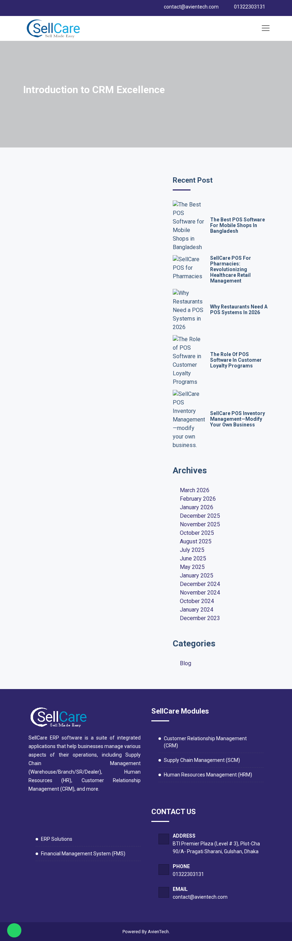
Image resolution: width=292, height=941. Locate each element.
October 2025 (197, 532)
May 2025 (192, 567)
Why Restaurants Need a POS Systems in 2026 (238, 309)
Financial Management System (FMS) (83, 853)
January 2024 (196, 609)
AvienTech (158, 931)
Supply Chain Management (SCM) (202, 760)
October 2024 (197, 601)
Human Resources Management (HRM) (208, 775)
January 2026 (196, 507)
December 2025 (200, 515)
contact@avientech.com (200, 897)
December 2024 (200, 584)
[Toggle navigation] (265, 28)
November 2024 (200, 592)
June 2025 (193, 558)
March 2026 (194, 490)
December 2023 (200, 618)
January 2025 (196, 575)
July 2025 (192, 550)
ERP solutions (56, 839)
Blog (185, 663)
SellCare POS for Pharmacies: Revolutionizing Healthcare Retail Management (230, 269)
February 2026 (198, 498)
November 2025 (200, 524)
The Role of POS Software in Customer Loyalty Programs (236, 360)
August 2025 (196, 541)
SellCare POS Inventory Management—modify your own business (237, 419)
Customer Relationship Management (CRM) (205, 742)
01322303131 (188, 874)
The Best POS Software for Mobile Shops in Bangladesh (237, 225)
